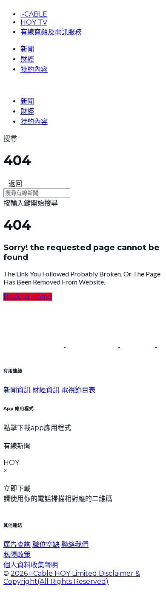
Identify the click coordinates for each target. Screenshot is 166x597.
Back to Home (27, 297)
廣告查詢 (17, 545)
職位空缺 (46, 545)
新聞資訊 (17, 390)
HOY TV (33, 22)
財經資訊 (46, 390)
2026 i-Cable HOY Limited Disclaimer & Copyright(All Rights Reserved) (71, 577)
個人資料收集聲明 (30, 565)
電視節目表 (78, 390)
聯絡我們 (75, 545)
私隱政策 (17, 555)
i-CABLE (33, 14)
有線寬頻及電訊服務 (51, 32)
